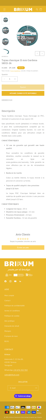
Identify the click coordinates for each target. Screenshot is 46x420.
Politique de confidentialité (14, 306)
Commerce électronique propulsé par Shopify (28, 417)
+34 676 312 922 (20, 370)
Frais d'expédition (15, 70)
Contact (7, 300)
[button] (4, 9)
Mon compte (9, 295)
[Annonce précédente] (4, 2)
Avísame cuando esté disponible (23, 93)
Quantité (5, 74)
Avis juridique (9, 321)
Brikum (11, 417)
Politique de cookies (11, 316)
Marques (7, 331)
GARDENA (5, 56)
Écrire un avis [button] (23, 247)
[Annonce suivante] (41, 2)
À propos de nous (11, 336)
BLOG (6, 341)
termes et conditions (12, 311)
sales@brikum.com (11, 375)
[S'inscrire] (35, 388)
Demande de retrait (11, 326)
